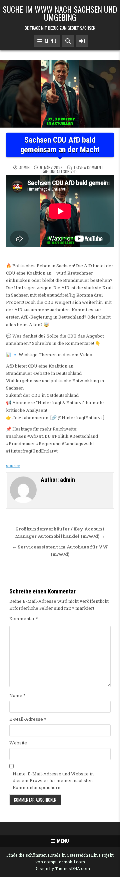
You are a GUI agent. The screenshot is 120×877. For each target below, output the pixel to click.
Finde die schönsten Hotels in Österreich (47, 855)
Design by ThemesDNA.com (62, 868)
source (13, 465)
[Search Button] (68, 41)
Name (17, 695)
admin (24, 168)
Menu (49, 41)
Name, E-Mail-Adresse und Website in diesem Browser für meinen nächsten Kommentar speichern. (53, 781)
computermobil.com (64, 861)
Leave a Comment (88, 168)
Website (18, 743)
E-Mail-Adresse (27, 719)
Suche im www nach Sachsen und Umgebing (60, 13)
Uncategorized (63, 171)
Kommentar (23, 618)
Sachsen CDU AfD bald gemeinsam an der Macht (60, 144)
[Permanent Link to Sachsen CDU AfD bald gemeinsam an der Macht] (60, 94)
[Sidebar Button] (82, 41)
